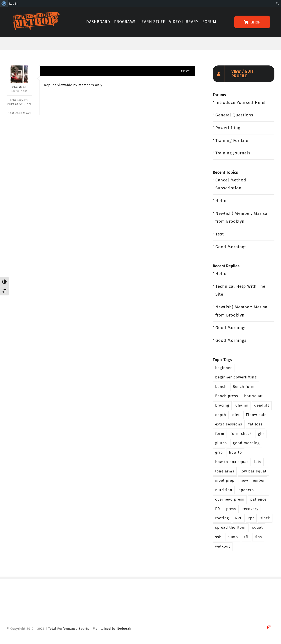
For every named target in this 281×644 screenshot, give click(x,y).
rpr (251, 518)
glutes (221, 443)
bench (221, 386)
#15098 (186, 70)
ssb (218, 537)
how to (235, 452)
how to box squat (231, 461)
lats (257, 461)
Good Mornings (231, 246)
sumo (233, 537)
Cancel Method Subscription (230, 184)
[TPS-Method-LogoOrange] (35, 13)
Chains (241, 405)
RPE (238, 518)
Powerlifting (227, 127)
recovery (250, 509)
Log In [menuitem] (13, 3)
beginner (223, 367)
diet (236, 414)
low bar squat (253, 471)
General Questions (234, 115)
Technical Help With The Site (240, 290)
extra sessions (228, 424)
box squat (253, 396)
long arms (224, 471)
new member (253, 480)
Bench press (226, 396)
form (219, 433)
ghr (261, 433)
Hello (221, 200)
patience (258, 499)
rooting (222, 518)
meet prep (224, 480)
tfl (246, 537)
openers (246, 490)
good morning (246, 443)
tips (258, 537)
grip (219, 452)
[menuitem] (4, 3)
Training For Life (231, 140)
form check (241, 433)
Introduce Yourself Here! (240, 102)
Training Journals (232, 153)
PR (217, 509)
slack (265, 518)
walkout (222, 546)
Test (219, 234)
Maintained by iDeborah (112, 629)
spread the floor (230, 527)
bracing (222, 405)
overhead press (229, 499)
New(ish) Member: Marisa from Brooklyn (241, 217)
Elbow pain (256, 414)
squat (257, 527)
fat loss (255, 424)
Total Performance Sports (68, 629)
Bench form (244, 386)
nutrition (223, 490)
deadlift (261, 405)
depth (220, 414)
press (231, 509)
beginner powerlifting (236, 377)
